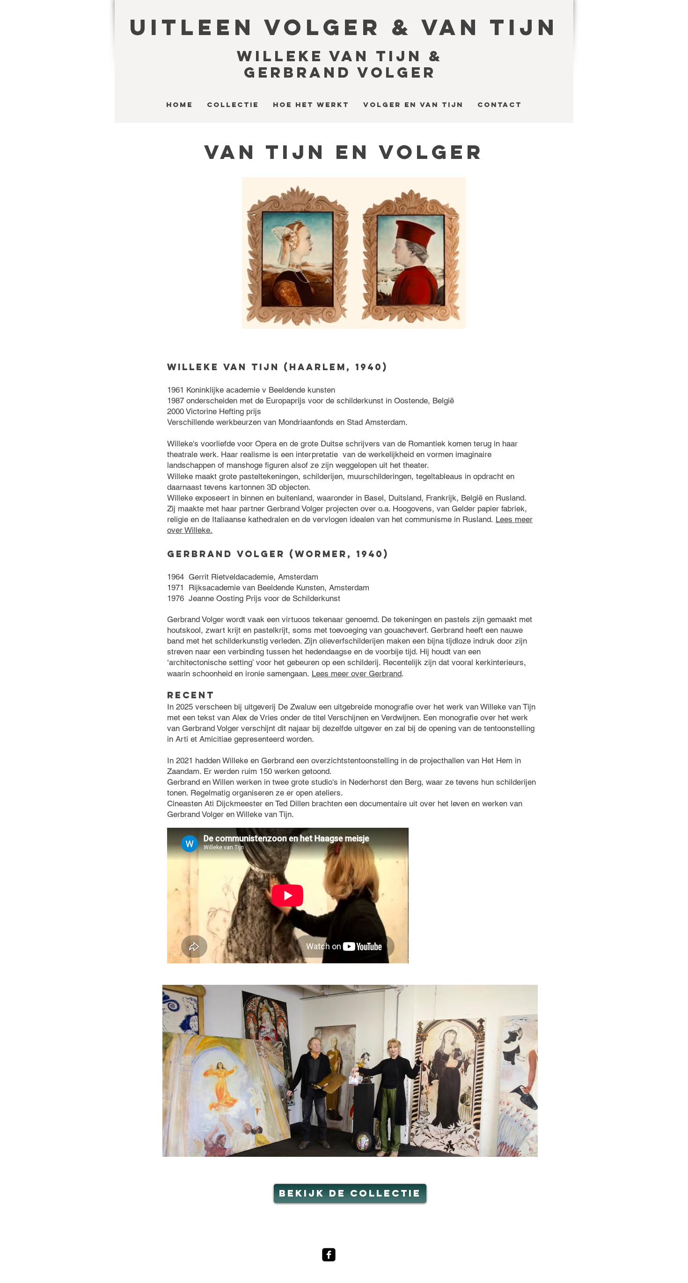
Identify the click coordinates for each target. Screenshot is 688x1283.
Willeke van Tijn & (340, 56)
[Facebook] (329, 1254)
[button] (350, 1071)
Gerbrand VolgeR (340, 72)
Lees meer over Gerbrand (357, 673)
